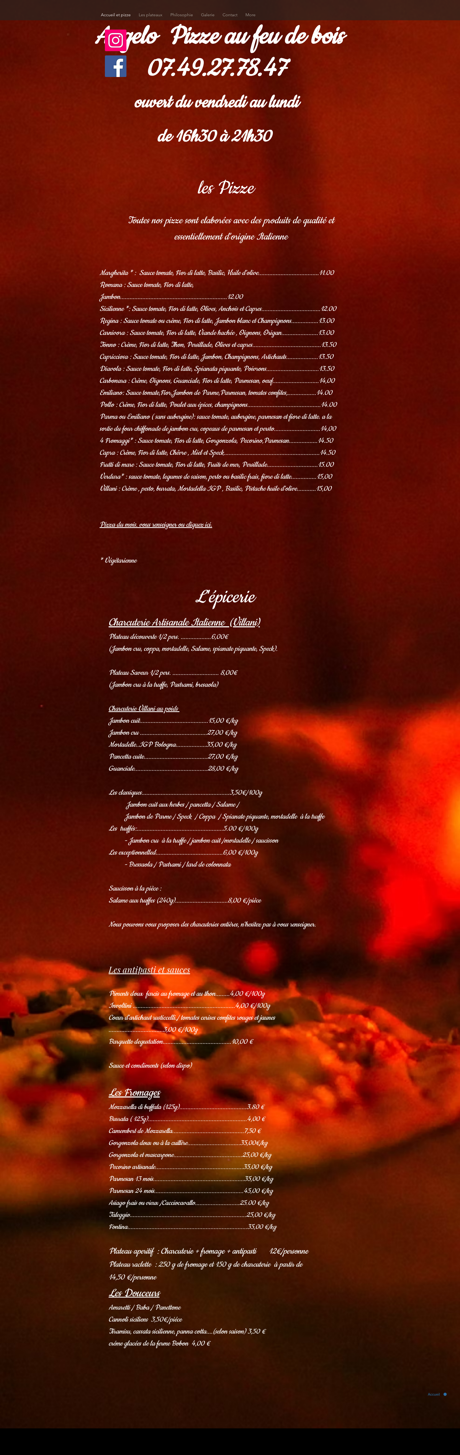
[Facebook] (115, 66)
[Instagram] (115, 40)
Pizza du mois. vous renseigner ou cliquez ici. (156, 524)
